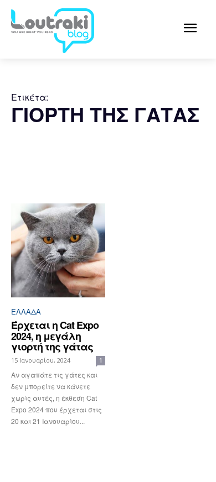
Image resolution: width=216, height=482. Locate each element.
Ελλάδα (26, 311)
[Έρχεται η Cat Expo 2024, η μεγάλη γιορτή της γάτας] (58, 250)
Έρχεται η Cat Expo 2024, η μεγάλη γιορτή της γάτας (55, 336)
